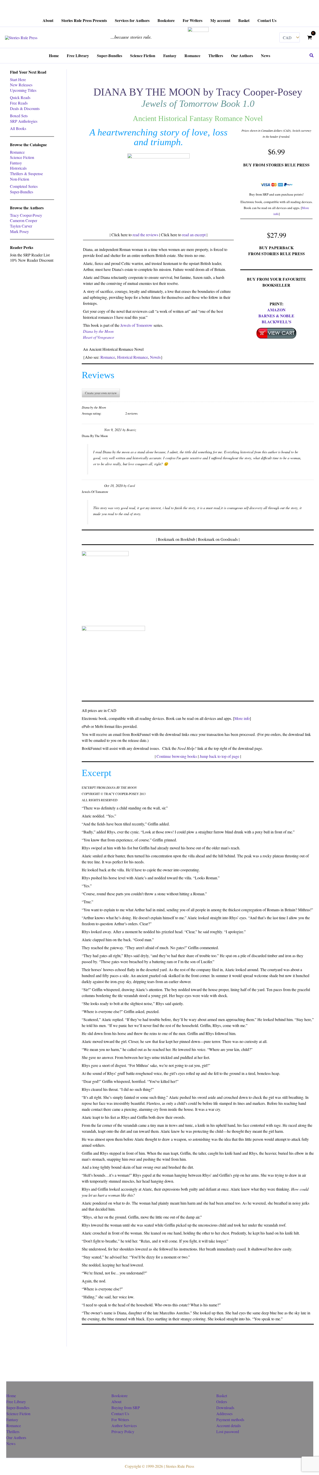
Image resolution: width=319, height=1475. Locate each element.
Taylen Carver (21, 225)
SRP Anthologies (23, 121)
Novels (155, 357)
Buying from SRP (125, 1407)
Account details (228, 1425)
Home (11, 1395)
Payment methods (230, 1419)
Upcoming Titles (23, 90)
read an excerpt (194, 234)
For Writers (120, 1419)
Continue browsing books (177, 756)
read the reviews (145, 234)
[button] (312, 55)
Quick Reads (20, 97)
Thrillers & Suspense (26, 173)
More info (242, 718)
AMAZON (276, 310)
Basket (221, 1395)
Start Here (18, 79)
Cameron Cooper (23, 220)
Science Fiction (22, 157)
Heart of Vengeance (98, 337)
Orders (221, 1401)
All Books (18, 128)
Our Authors (16, 1437)
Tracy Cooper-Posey (26, 215)
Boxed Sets (19, 115)
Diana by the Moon (98, 331)
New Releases (21, 84)
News (10, 1443)
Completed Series (24, 186)
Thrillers (12, 1431)
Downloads (225, 1407)
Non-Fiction (19, 179)
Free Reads (19, 103)
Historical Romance (132, 357)
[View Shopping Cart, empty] (309, 37)
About (116, 1401)
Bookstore (119, 1395)
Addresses (224, 1413)
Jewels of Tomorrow (136, 325)
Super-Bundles (21, 191)
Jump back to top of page (219, 756)
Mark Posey (19, 231)
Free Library (16, 1401)
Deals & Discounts (25, 108)
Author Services (124, 1425)
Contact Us (120, 1413)
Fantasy (16, 162)
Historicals (18, 168)
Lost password (227, 1431)
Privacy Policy (122, 1431)
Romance (17, 152)
